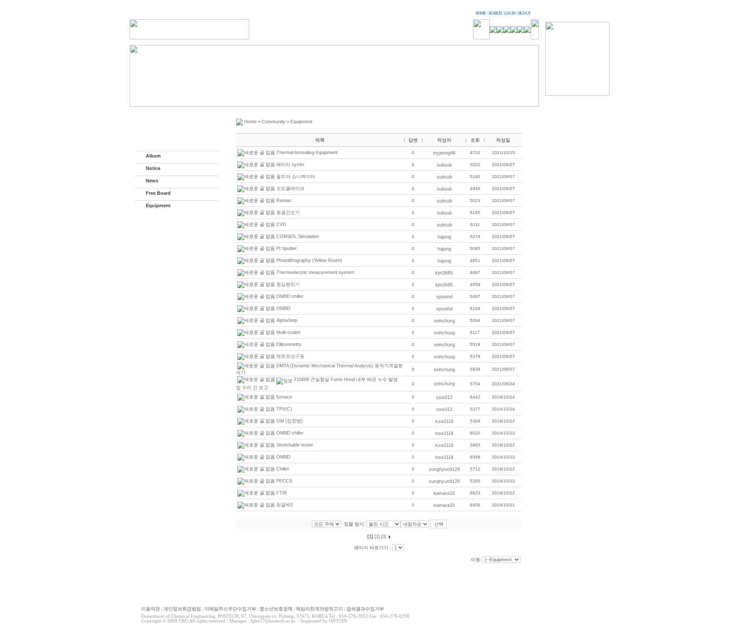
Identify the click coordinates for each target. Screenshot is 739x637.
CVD (281, 224)
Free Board (158, 193)
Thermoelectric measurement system (315, 272)
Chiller (282, 468)
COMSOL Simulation (297, 236)
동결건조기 (288, 212)
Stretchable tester (294, 444)
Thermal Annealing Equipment (306, 152)
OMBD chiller (290, 296)
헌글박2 (284, 504)
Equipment (158, 205)
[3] (383, 536)
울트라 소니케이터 (295, 176)
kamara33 (444, 493)
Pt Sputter (286, 248)
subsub (444, 164)
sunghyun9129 (444, 469)
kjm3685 (444, 272)
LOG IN (509, 13)
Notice (153, 168)
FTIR (281, 492)
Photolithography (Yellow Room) (309, 260)
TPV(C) (284, 408)
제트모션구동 (290, 356)
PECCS (284, 480)
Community (273, 121)
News (152, 180)
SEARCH (495, 13)
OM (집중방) (289, 420)
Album (153, 155)
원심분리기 (288, 284)
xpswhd (444, 296)
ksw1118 (444, 421)
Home (250, 121)
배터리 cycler (290, 164)
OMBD (283, 308)
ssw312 (444, 397)
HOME (481, 13)
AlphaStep (286, 320)
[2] (377, 536)
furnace (284, 396)
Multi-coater (288, 332)
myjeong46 (444, 152)
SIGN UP (524, 13)
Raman (283, 200)
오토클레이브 (290, 188)
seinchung (444, 320)
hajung (444, 236)
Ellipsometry (289, 344)
